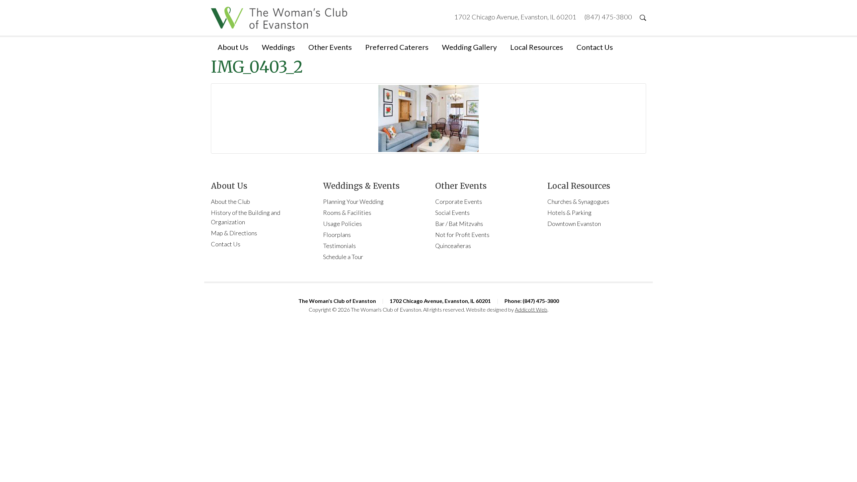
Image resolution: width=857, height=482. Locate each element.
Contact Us (594, 47)
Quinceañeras (453, 245)
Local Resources (536, 47)
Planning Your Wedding (353, 201)
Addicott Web (531, 309)
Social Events (452, 212)
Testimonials (339, 245)
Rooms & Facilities (347, 212)
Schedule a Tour (343, 256)
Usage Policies (342, 223)
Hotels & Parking (569, 212)
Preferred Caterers (396, 47)
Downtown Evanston (574, 223)
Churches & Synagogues (578, 201)
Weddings (278, 47)
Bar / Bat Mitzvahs (459, 223)
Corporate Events (458, 201)
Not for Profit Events (462, 234)
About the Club (230, 201)
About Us (233, 47)
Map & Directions (234, 233)
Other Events (330, 47)
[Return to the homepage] (279, 18)
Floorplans (337, 234)
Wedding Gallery (469, 47)
